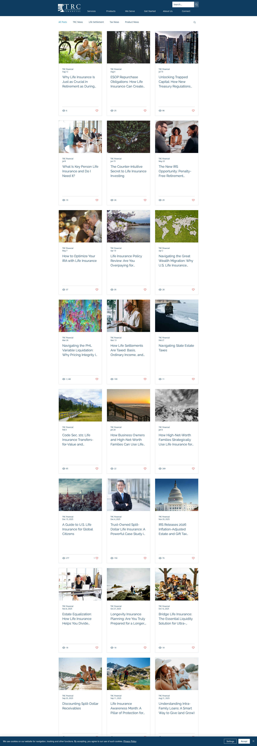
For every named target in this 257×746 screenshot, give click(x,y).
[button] (194, 22)
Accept (244, 741)
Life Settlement (96, 22)
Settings (230, 741)
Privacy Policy (129, 741)
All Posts (63, 22)
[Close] (253, 741)
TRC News (78, 22)
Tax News (114, 22)
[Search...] (196, 4)
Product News (132, 22)
